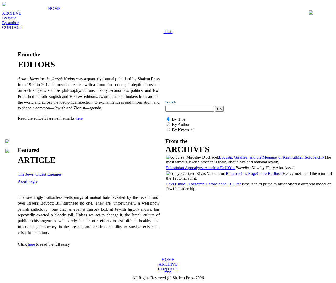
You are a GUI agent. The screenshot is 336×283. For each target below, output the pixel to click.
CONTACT (12, 27)
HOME (54, 8)
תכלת (168, 31)
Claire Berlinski (270, 173)
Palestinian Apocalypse (185, 167)
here (79, 118)
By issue (9, 18)
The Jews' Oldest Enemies (39, 174)
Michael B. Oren (228, 184)
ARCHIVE (11, 13)
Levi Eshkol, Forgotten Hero (190, 184)
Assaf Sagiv (28, 181)
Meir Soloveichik (310, 157)
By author (10, 22)
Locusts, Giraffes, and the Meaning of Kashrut (257, 157)
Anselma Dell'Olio (219, 167)
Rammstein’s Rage (241, 173)
